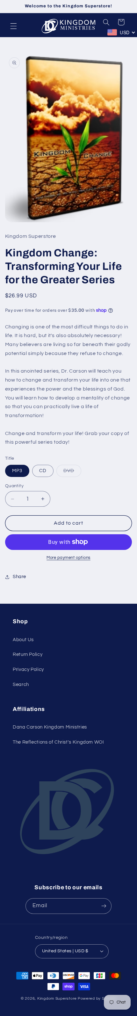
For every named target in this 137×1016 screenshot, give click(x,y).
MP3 (17, 470)
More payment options (68, 558)
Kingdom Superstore (57, 998)
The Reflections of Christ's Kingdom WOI (58, 742)
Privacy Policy (28, 669)
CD (43, 470)
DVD (72, 472)
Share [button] (19, 576)
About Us (23, 639)
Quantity (14, 486)
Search (21, 684)
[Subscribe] (104, 906)
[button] (13, 26)
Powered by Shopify (97, 998)
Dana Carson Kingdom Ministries (50, 727)
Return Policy (27, 654)
